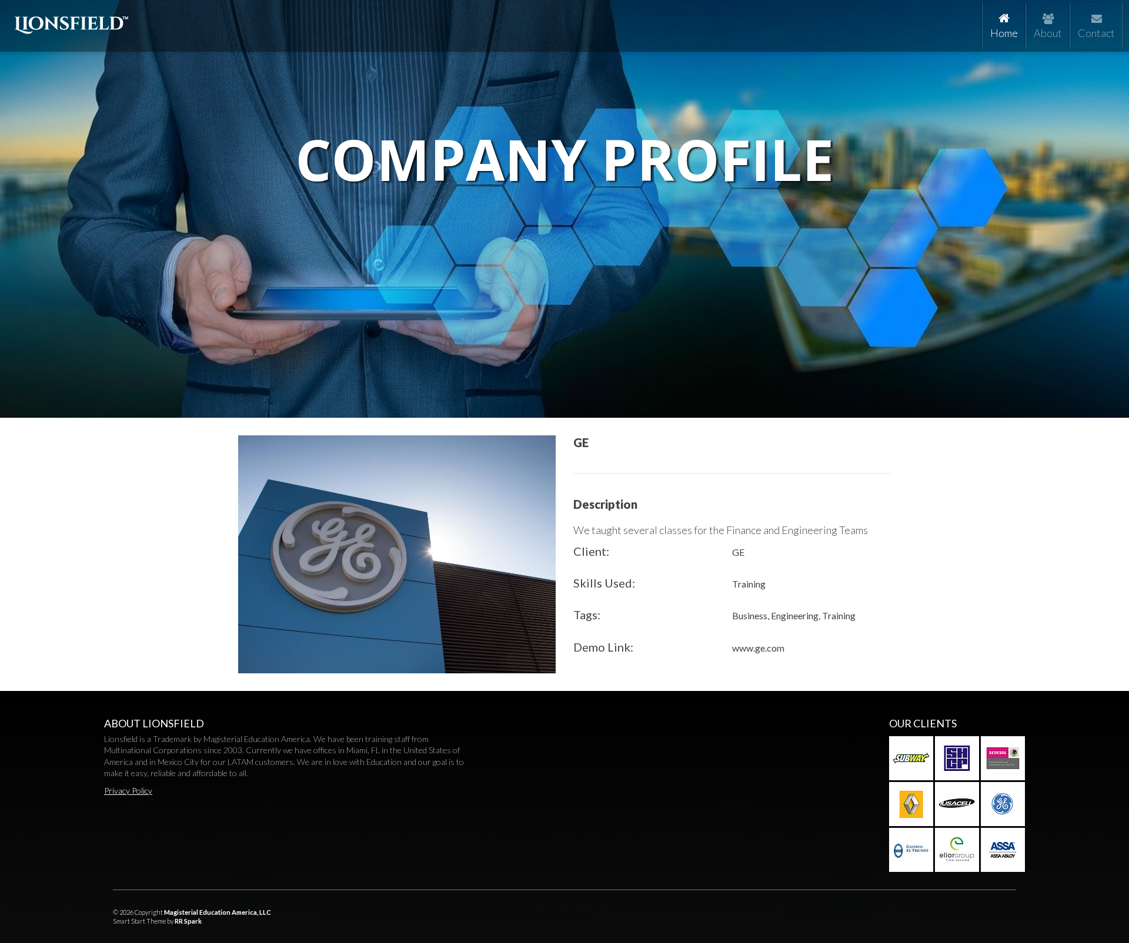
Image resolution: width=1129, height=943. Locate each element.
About (1048, 32)
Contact (1096, 32)
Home (1005, 32)
